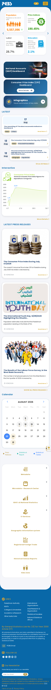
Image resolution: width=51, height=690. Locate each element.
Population (25, 157)
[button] (45, 3)
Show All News (42, 164)
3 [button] (13, 418)
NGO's (6, 606)
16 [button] (7, 430)
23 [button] (7, 436)
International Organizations (32, 604)
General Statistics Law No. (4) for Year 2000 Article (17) (25, 627)
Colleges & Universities (12, 610)
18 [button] (19, 430)
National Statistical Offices (34, 618)
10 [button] (13, 424)
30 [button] (7, 442)
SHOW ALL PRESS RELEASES (35, 390)
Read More (42, 275)
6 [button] (31, 418)
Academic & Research (12, 613)
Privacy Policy (19, 688)
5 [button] (25, 418)
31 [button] (13, 442)
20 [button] (31, 430)
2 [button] (7, 418)
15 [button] (44, 424)
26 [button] (25, 436)
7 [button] (37, 418)
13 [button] (32, 424)
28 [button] (38, 436)
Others (13, 132)
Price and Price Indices (26, 144)
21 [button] (38, 430)
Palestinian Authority (12, 603)
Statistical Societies (34, 614)
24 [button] (13, 436)
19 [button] (25, 430)
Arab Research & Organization (33, 610)
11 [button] (19, 424)
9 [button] (7, 424)
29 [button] (44, 436)
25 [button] (19, 436)
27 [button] (32, 436)
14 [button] (38, 424)
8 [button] (44, 418)
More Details (42, 219)
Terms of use (7, 688)
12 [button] (25, 424)
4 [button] (19, 418)
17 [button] (13, 430)
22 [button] (44, 430)
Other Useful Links (10, 616)
